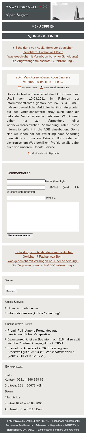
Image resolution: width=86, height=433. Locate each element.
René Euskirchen (59, 87)
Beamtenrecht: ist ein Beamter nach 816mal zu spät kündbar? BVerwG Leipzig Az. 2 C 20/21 (43, 341)
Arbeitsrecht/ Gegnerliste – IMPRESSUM (57, 425)
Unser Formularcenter (22, 308)
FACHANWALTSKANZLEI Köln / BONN (28, 421)
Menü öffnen (43, 26)
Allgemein (54, 153)
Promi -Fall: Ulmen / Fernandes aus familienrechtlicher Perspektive (32, 332)
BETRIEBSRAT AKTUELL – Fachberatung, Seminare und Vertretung (43, 429)
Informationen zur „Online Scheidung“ (33, 313)
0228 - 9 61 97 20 (45, 36)
